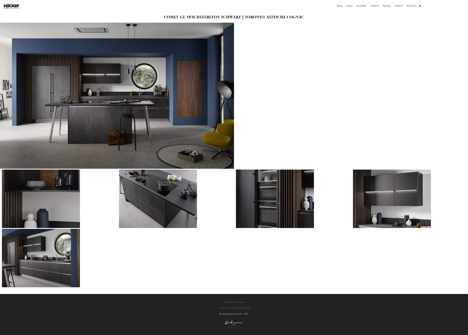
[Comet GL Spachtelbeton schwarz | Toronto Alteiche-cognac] (41, 227)
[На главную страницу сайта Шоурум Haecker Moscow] (11, 8)
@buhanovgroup (242, 308)
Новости (399, 6)
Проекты (374, 6)
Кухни (349, 6)
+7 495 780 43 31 (226, 308)
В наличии (361, 6)
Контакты (411, 6)
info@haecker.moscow (234, 302)
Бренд (340, 6)
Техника (387, 6)
